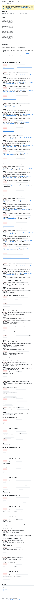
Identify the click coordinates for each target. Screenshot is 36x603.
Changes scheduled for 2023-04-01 (11, 379)
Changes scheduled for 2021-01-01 (11, 528)
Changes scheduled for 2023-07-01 (11, 360)
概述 (7, 3)
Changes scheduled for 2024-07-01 (11, 62)
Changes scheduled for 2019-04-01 (11, 571)
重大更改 (10, 3)
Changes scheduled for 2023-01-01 (11, 428)
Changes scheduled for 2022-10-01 (11, 477)
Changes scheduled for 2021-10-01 (11, 506)
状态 (12, 599)
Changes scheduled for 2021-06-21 (11, 517)
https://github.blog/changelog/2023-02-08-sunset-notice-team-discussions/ (16, 106)
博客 (19, 599)
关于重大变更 (5, 45)
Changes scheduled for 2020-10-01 (11, 538)
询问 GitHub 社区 (5, 589)
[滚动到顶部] (34, 601)
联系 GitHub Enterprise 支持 (7, 8)
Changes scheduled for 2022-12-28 (11, 447)
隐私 (10, 599)
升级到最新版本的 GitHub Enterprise (23, 7)
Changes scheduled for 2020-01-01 (11, 555)
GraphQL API (4, 3)
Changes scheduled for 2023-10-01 (11, 280)
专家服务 (17, 599)
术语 (8, 599)
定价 (14, 599)
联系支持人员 (4, 590)
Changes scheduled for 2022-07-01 (11, 495)
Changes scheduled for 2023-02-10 (11, 417)
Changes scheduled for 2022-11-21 (11, 459)
